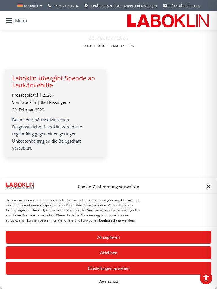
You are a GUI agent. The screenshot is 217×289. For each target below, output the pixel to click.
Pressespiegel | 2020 (32, 95)
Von (40, 102)
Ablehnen (108, 252)
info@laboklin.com (184, 5)
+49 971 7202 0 (66, 5)
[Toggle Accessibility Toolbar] (206, 278)
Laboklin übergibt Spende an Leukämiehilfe (53, 81)
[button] (208, 186)
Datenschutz (108, 281)
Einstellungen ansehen (108, 268)
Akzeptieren (108, 237)
